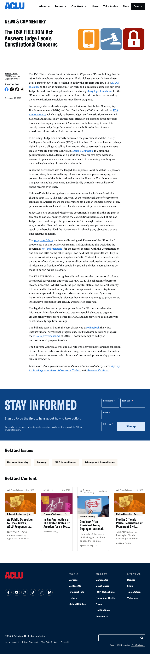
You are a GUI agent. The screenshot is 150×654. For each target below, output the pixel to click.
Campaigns (102, 579)
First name (108, 401)
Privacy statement (30, 642)
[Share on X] (12, 90)
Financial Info (76, 591)
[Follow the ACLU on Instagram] (24, 592)
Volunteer (132, 598)
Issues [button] (59, 6)
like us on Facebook (97, 370)
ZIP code (107, 424)
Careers (73, 579)
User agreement (12, 642)
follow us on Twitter (68, 370)
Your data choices (49, 642)
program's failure (43, 240)
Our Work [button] (77, 6)
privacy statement (12, 430)
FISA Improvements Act (46, 336)
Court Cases (102, 585)
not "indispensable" (52, 248)
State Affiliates (77, 604)
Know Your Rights (105, 598)
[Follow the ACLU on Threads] (41, 592)
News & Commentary (24, 22)
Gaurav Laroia (11, 73)
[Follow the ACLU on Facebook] (8, 592)
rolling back (92, 327)
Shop (126, 6)
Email (105, 412)
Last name (127, 401)
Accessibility (66, 642)
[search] (141, 637)
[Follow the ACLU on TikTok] (32, 592)
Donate (131, 579)
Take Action (110, 6)
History (73, 598)
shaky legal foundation (99, 91)
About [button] (43, 6)
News (95, 6)
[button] (17, 89)
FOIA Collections (105, 591)
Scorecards (102, 616)
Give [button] (137, 6)
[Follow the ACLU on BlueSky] (49, 592)
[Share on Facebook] (6, 90)
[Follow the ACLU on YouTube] (16, 592)
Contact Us (75, 585)
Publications (103, 610)
